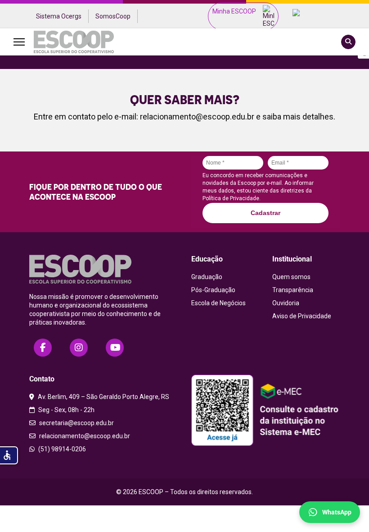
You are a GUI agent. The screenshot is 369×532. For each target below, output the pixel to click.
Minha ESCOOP (234, 11)
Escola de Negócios (218, 303)
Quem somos (291, 276)
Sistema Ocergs (58, 16)
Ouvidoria (285, 303)
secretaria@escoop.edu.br (76, 423)
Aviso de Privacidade (301, 316)
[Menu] (19, 41)
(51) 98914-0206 (61, 449)
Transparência (292, 290)
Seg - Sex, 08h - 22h (65, 409)
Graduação (206, 276)
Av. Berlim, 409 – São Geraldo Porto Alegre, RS (102, 396)
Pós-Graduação (213, 290)
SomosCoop (112, 16)
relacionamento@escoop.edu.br (197, 116)
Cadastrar (265, 212)
